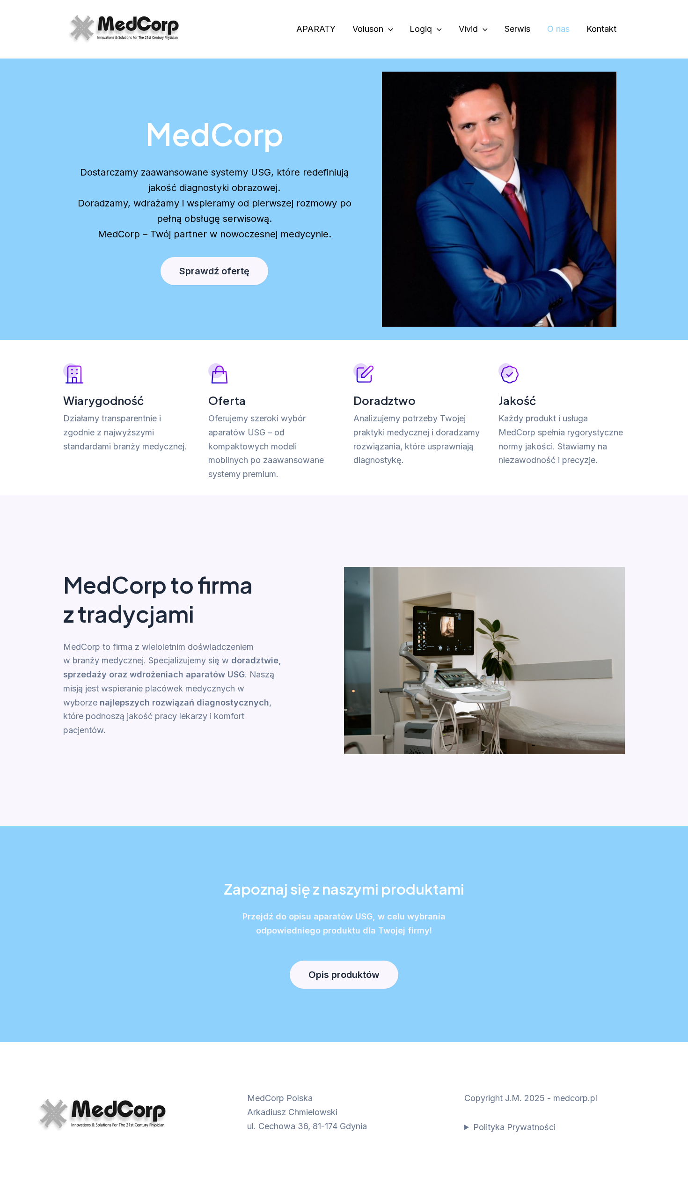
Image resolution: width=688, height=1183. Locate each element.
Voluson (367, 29)
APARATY (316, 29)
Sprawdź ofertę (214, 271)
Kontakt (601, 29)
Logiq (421, 29)
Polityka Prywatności (514, 1127)
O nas (558, 29)
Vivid (468, 29)
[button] (388, 29)
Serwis (517, 29)
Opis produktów (344, 974)
